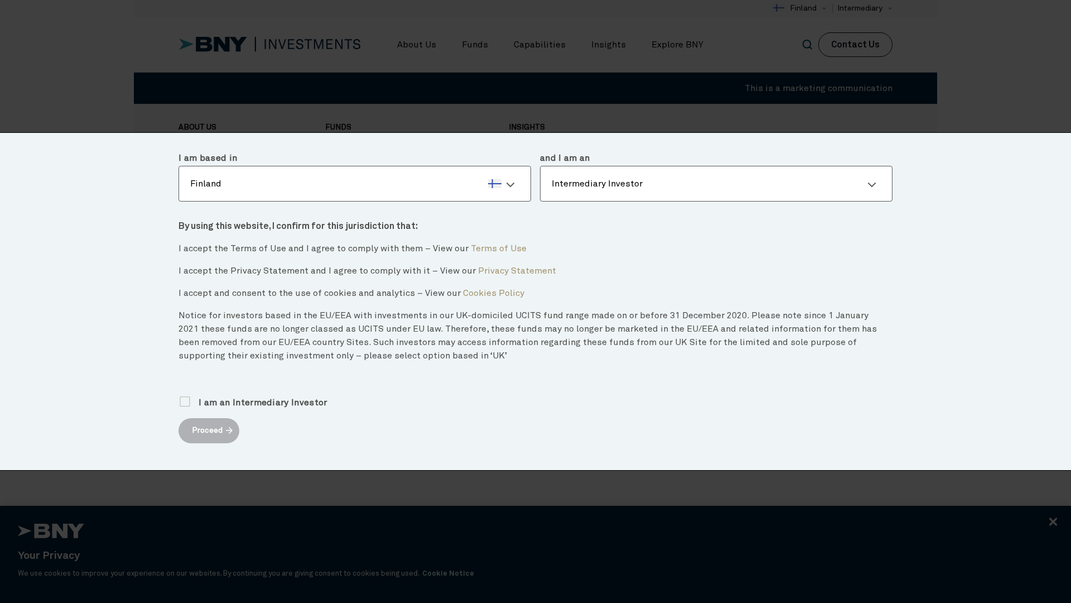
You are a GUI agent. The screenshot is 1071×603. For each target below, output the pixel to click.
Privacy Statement (517, 270)
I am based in (207, 158)
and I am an (565, 158)
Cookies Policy (493, 293)
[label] (354, 184)
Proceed (207, 430)
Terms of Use (499, 248)
